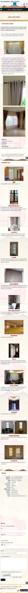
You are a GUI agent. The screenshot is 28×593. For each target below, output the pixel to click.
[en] (24, 3)
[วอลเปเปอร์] (14, 404)
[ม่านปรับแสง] (14, 452)
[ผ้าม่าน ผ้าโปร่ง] (14, 377)
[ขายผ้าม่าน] (14, 224)
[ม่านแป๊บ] (14, 249)
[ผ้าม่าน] (14, 351)
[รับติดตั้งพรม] (14, 327)
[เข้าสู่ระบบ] (27, 3)
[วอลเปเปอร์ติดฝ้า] (14, 275)
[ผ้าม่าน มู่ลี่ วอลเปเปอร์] (14, 302)
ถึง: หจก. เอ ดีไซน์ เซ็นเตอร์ (7, 526)
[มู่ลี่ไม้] (14, 174)
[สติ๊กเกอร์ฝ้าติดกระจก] (14, 197)
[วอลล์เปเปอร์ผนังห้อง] (14, 427)
